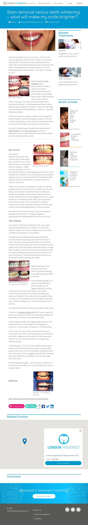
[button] (43, 406)
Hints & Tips (18, 406)
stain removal (30, 131)
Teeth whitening (15, 131)
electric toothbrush (26, 312)
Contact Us (37, 510)
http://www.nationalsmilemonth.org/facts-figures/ (29, 399)
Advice (13, 22)
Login (70, 3)
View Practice (63, 463)
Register (79, 3)
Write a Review (44, 496)
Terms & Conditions (42, 514)
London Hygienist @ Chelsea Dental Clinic (63, 447)
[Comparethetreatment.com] (14, 3)
